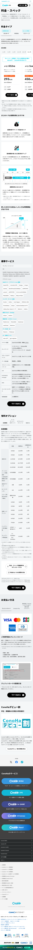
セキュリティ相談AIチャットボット (8, 922)
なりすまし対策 (22, 928)
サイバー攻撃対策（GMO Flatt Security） (9, 928)
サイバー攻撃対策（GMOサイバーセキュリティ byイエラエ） (13, 926)
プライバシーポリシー (6, 892)
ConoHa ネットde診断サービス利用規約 (10, 874)
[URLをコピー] (22, 762)
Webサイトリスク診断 (14, 921)
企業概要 (4, 896)
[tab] (6, 33)
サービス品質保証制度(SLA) (7, 887)
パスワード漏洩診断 (5, 921)
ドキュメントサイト (23, 554)
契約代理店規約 (5, 881)
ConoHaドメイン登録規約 (7, 867)
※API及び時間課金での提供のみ (4, 478)
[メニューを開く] (29, 5)
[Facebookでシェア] (16, 762)
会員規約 (4, 865)
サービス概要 (5, 899)
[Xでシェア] (11, 762)
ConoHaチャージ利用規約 (7, 869)
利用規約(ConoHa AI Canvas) (8, 876)
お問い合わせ (5, 890)
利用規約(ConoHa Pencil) (7, 878)
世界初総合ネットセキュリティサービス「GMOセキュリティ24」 (14, 919)
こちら (26, 342)
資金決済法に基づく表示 (7, 885)
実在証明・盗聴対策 (5, 924)
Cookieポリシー (5, 894)
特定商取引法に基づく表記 (7, 883)
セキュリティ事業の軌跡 (6, 930)
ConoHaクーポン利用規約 (7, 871)
